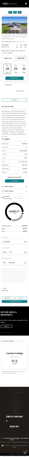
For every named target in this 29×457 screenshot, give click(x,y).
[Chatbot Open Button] (24, 452)
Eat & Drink (16, 392)
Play (16, 395)
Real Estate (16, 403)
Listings (16, 405)
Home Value (16, 408)
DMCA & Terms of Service (15, 456)
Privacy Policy (6, 456)
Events (16, 413)
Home (16, 390)
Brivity (13, 454)
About (16, 410)
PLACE (16, 439)
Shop (16, 398)
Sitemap (24, 456)
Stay (16, 400)
